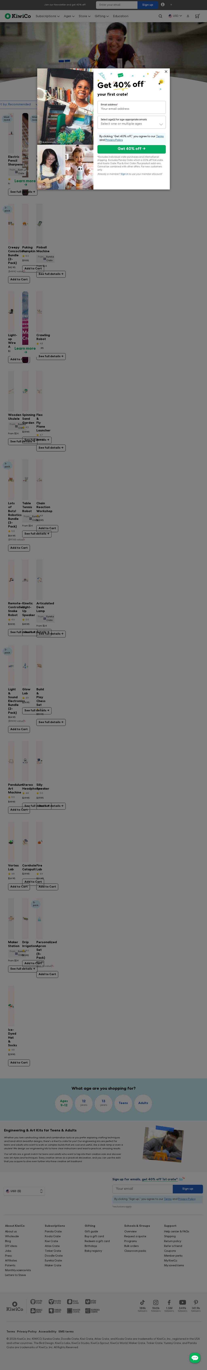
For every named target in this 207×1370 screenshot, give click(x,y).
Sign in (124, 174)
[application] (195, 1358)
